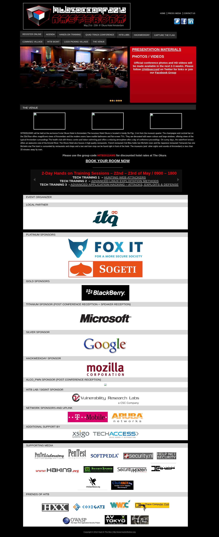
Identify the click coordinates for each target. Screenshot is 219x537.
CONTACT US (189, 13)
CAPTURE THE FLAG (164, 35)
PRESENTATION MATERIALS (156, 49)
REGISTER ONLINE (31, 34)
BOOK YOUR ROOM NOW (108, 161)
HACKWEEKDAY (142, 35)
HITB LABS (124, 35)
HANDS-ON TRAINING (70, 34)
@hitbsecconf (150, 69)
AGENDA (50, 34)
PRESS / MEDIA (174, 13)
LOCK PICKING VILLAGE (76, 41)
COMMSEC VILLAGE (32, 41)
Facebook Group (165, 72)
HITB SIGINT (53, 41)
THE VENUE (99, 41)
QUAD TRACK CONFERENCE (100, 34)
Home (163, 13)
